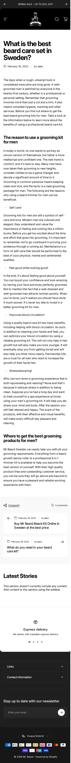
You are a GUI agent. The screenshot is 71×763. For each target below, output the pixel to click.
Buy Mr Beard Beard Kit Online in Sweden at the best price (36, 525)
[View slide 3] (38, 642)
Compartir (13, 505)
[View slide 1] (29, 642)
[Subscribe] (58, 729)
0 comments (61, 505)
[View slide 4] (42, 642)
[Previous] (5, 4)
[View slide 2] (33, 642)
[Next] (66, 4)
